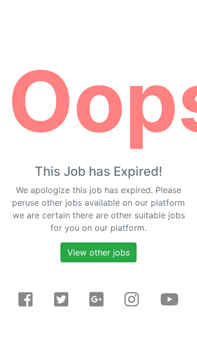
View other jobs (98, 252)
